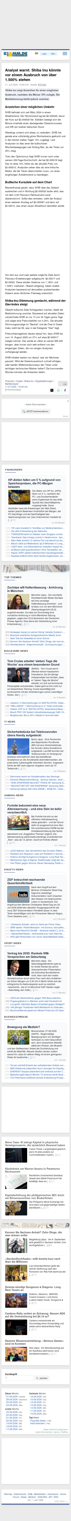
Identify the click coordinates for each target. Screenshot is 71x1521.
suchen (43, 1378)
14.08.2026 (36, 1402)
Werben (32, 1496)
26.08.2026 (12, 1399)
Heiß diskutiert (37, 1423)
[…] (9, 519)
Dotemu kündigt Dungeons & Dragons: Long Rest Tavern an (40, 856)
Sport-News (12, 943)
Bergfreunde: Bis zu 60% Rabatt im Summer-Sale (34, 715)
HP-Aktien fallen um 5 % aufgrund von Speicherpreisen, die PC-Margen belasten (34, 483)
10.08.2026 (36, 1413)
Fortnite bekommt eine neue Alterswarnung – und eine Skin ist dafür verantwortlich (34, 808)
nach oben (59, 1500)
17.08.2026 (12, 1429)
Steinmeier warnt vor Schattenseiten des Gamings (35, 776)
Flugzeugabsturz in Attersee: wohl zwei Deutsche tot (36, 1001)
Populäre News (38, 1420)
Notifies (64, 1431)
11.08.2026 (36, 1410)
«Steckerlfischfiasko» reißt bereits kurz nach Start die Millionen (32, 1260)
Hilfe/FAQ (42, 1496)
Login (44, 53)
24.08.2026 (12, 1405)
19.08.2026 (12, 1423)
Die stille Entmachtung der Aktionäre (29, 531)
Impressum (53, 1493)
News (24, 1496)
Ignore (57, 1431)
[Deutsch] (37, 53)
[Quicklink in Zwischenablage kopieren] (60, 384)
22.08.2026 (12, 1414)
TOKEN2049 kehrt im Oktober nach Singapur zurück (37, 534)
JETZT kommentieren (37, 411)
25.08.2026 (12, 1402)
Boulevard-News (16, 650)
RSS (56, 1496)
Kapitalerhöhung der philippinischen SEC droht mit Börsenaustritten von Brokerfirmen (34, 1196)
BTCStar (42, 84)
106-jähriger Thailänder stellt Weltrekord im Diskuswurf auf (39, 1007)
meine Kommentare (43, 1431)
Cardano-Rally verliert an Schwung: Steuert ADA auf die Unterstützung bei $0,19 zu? (35, 1315)
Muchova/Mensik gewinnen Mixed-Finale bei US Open (37, 1010)
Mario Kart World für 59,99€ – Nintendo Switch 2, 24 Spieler (39, 930)
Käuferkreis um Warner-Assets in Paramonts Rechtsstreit (32, 1170)
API (50, 1496)
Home (63, 1493)
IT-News (9, 721)
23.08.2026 (12, 1411)
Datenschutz (20, 1493)
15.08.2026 (36, 1399)
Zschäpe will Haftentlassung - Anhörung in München (35, 589)
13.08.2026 (36, 1405)
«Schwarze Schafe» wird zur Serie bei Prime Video (35, 924)
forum (65, 416)
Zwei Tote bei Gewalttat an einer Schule (29, 638)
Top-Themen (12, 577)
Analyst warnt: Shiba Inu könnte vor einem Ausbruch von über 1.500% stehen (33, 74)
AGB (30, 1493)
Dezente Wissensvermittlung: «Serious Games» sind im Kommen (34, 1342)
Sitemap (8, 1493)
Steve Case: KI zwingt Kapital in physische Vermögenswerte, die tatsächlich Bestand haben (35, 1143)
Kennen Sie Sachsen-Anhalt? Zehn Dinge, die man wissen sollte (33, 1233)
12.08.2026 (36, 1407)
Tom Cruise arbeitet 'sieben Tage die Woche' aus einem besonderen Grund (33, 663)
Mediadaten (40, 1493)
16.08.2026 (36, 1396)
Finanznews (13, 469)
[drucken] (64, 384)
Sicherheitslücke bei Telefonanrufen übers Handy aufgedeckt (32, 733)
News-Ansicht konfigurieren (56, 1429)
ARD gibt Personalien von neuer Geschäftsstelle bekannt (38, 936)
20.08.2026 (12, 1420)
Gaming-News (14, 795)
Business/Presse (16, 1016)
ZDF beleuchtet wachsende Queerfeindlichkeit (26, 881)
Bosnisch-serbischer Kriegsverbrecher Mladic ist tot (35, 635)
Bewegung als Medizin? (23, 1027)
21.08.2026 (12, 1417)
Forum (16, 1496)
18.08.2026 (12, 1426)
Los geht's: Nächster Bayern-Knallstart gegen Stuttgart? (37, 1004)
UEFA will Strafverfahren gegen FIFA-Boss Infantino (35, 997)
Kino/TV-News (13, 869)
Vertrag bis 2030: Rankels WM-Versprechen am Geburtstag (28, 955)
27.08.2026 (12, 1396)
